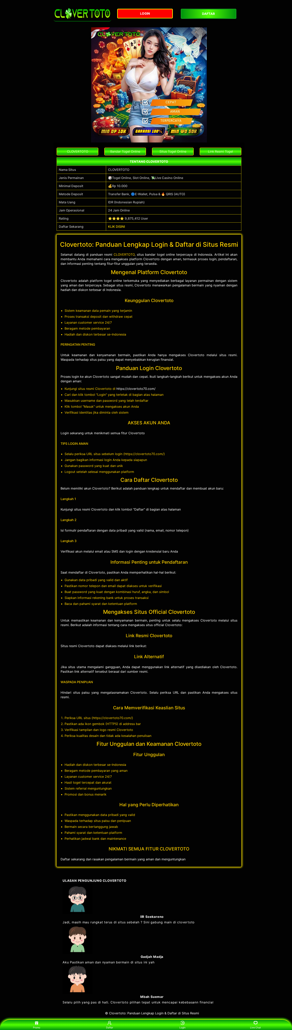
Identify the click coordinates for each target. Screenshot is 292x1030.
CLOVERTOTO (124, 254)
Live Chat (255, 1027)
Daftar (109, 1027)
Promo (36, 1027)
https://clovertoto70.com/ (136, 389)
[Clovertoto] (82, 13)
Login (182, 1027)
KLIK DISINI (116, 227)
